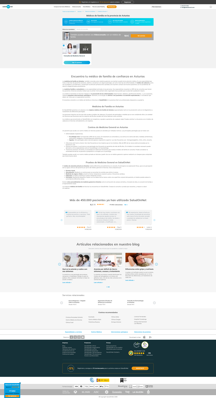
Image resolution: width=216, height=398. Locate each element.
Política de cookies (68, 354)
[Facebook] (71, 337)
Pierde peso (111, 6)
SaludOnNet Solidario (112, 352)
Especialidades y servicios (73, 332)
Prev (59, 264)
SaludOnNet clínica (90, 346)
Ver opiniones (12, 396)
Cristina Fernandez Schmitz (74, 317)
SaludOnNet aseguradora (92, 347)
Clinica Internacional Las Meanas (140, 322)
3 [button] (111, 235)
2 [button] (109, 235)
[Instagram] (79, 337)
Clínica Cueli (69, 322)
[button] (61, 220)
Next (156, 264)
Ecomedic (91, 317)
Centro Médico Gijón (95, 319)
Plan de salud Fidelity (98, 6)
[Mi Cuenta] (210, 6)
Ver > (126, 204)
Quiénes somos (67, 347)
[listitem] (76, 54)
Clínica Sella (115, 317)
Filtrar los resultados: (68, 29)
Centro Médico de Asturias (74, 320)
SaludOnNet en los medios (114, 347)
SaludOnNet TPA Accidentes (93, 352)
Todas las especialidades (68, 11)
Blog (63, 346)
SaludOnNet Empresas (91, 351)
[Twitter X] (75, 337)
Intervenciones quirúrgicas (119, 332)
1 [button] (106, 235)
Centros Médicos (96, 332)
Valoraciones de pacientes (142, 332)
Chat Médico (86, 6)
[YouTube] (82, 337)
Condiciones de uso (68, 351)
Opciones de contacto (69, 349)
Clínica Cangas (115, 319)
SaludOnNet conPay (90, 349)
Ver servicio (141, 36)
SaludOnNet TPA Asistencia (92, 354)
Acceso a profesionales (91, 356)
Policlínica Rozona (94, 322)
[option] (108, 220)
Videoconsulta (76, 6)
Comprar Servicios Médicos (62, 6)
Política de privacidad (69, 352)
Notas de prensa (111, 346)
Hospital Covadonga (140, 319)
